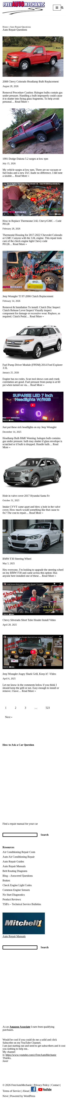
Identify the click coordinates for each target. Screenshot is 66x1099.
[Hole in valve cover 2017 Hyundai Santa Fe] (33, 472)
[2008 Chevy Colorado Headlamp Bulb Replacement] (33, 56)
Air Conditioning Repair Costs (19, 852)
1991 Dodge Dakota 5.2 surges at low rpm (25, 158)
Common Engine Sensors (16, 890)
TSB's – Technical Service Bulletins (22, 904)
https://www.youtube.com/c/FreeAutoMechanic (31, 1054)
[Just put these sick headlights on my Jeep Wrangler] (33, 407)
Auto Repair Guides (13, 861)
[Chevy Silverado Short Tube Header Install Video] (33, 599)
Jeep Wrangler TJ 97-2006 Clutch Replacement (28, 296)
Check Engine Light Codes (17, 885)
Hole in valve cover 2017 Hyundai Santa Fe (26, 495)
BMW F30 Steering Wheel (17, 558)
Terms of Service (12, 1091)
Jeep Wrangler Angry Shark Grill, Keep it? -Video (29, 673)
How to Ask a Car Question (18, 744)
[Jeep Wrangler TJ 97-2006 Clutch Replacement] (33, 271)
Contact (55, 1085)
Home (5, 27)
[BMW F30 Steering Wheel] (33, 537)
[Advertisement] (33, 786)
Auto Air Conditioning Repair (19, 856)
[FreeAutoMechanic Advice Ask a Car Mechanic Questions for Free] (24, 7)
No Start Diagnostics (14, 894)
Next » (8, 717)
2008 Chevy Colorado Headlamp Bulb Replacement (31, 81)
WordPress (29, 1096)
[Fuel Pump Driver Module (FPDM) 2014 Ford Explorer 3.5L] (33, 341)
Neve (5, 1096)
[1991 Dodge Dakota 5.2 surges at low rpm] (33, 131)
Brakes (6, 880)
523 (48, 707)
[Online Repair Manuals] (24, 933)
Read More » (22, 101)
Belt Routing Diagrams (15, 871)
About (26, 1091)
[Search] (62, 7)
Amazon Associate (19, 1026)
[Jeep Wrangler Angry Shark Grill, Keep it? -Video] (33, 652)
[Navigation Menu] (57, 7)
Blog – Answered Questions (18, 875)
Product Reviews (12, 899)
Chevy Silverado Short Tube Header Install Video (29, 620)
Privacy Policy (41, 1085)
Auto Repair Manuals (14, 866)
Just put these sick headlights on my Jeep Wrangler (30, 427)
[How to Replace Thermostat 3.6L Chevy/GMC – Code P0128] (33, 199)
